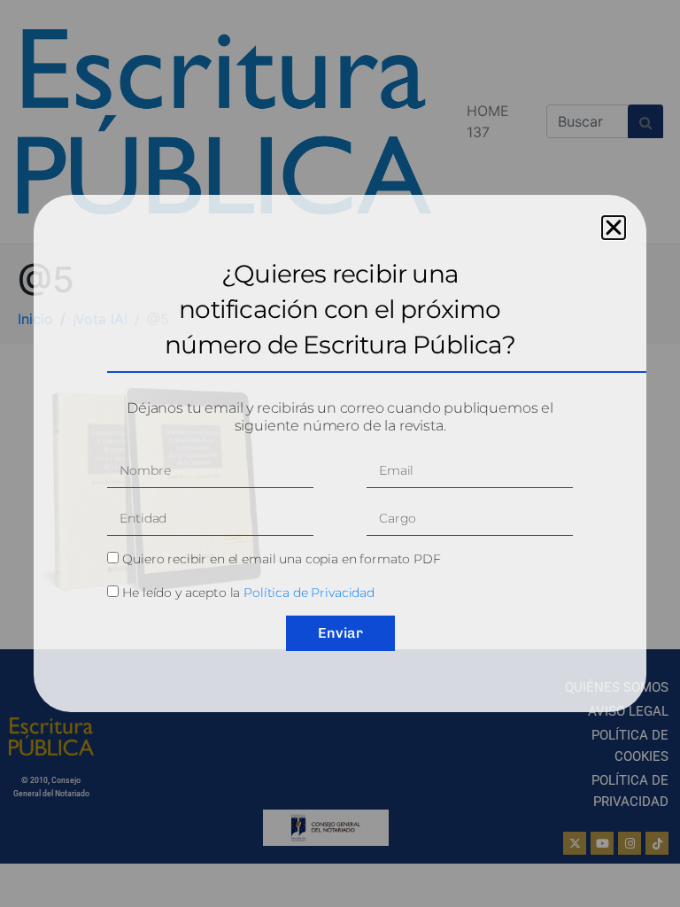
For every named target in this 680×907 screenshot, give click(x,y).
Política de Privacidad (309, 593)
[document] (340, 453)
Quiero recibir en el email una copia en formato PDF (281, 559)
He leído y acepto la (248, 593)
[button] (613, 227)
